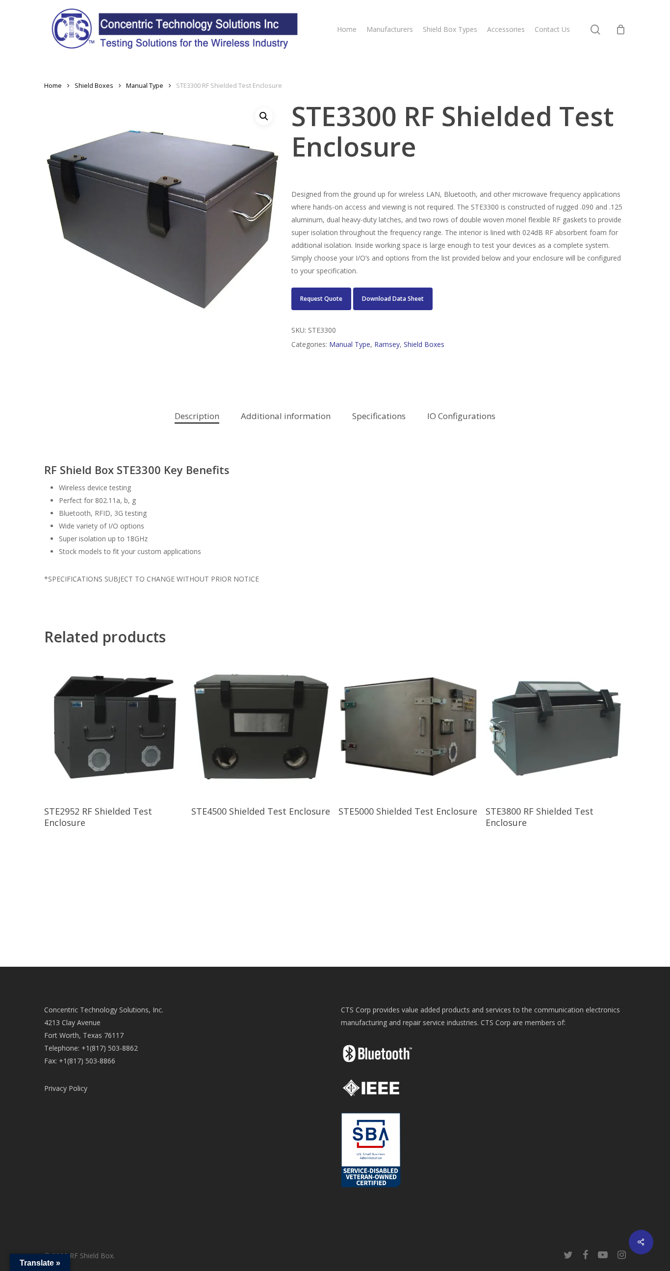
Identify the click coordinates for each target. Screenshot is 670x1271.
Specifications (379, 416)
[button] (264, 116)
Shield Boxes (94, 85)
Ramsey (387, 344)
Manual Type (144, 85)
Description (197, 416)
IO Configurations (461, 416)
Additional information (286, 416)
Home (53, 85)
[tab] (197, 416)
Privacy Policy (65, 1088)
